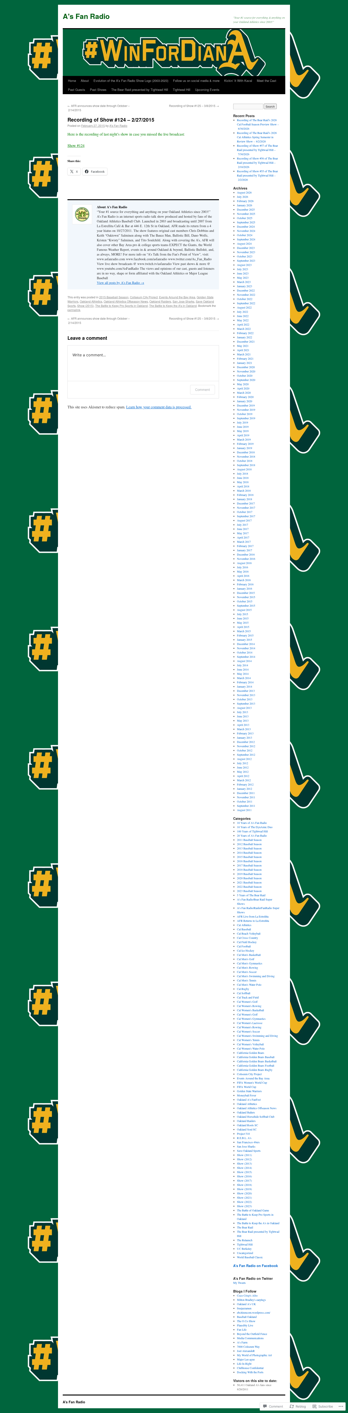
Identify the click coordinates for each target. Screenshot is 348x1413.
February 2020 (245, 397)
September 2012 (246, 754)
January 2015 (244, 639)
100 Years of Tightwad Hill (252, 831)
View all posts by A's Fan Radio (120, 282)
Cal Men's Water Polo (249, 984)
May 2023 (243, 277)
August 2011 (244, 810)
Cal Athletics (244, 925)
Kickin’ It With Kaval (238, 80)
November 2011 (246, 797)
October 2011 (244, 801)
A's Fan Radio (86, 16)
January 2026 (244, 205)
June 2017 (243, 529)
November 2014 (246, 648)
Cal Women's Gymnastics (251, 1018)
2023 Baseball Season (249, 891)
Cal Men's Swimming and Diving (256, 976)
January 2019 (244, 448)
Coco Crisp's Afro (247, 1295)
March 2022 (244, 329)
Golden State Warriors (249, 1091)
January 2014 (244, 686)
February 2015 (245, 635)
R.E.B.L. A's (244, 1138)
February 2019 (245, 444)
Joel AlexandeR (246, 1351)
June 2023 (243, 273)
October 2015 (244, 601)
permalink (73, 310)
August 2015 (244, 610)
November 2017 (246, 507)
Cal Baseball (244, 929)
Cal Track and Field (248, 997)
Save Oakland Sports (249, 1150)
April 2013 (243, 725)
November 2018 (246, 456)
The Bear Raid (245, 1227)
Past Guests (76, 89)
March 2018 (244, 490)
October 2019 (244, 414)
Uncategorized (245, 1253)
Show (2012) (244, 1159)
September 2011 (246, 806)
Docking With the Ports (250, 1372)
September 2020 (246, 380)
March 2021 (244, 354)
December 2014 (246, 644)
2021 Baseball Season (249, 882)
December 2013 (246, 691)
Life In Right (244, 1363)
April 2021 (243, 350)
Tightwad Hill (181, 89)
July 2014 (242, 665)
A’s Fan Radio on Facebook (255, 1265)
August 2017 (244, 520)
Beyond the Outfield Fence (252, 1334)
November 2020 (246, 371)
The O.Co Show (246, 1321)
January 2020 (244, 401)
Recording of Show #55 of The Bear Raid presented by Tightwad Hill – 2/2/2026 (257, 175)
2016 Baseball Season (249, 861)
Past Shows (98, 89)
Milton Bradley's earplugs (251, 1300)
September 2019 (246, 418)
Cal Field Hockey (247, 942)
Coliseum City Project (144, 297)
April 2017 (243, 537)
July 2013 (242, 712)
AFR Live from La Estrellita (252, 916)
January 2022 (244, 337)
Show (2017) (244, 1180)
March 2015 (244, 631)
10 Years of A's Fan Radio (252, 823)
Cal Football (244, 946)
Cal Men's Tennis (246, 980)
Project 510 (243, 1133)
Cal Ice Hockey (245, 950)
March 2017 (244, 541)
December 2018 (246, 452)
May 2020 (243, 384)
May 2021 (243, 346)
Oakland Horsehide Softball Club (255, 1116)
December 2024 (246, 226)
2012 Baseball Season (249, 844)
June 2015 (243, 618)
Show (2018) (244, 1185)
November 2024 (246, 231)
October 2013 (244, 699)
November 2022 (246, 294)
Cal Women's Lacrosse (249, 1023)
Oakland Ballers (246, 1112)
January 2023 (244, 286)
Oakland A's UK (246, 1304)
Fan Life (241, 1329)
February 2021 (245, 358)
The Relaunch (244, 1240)
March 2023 (244, 282)
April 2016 (243, 576)
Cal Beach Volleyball (248, 933)
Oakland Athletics (91, 301)
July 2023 (242, 269)
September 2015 (246, 605)
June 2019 (243, 426)
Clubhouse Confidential (250, 1368)
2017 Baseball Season (249, 865)
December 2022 (246, 290)
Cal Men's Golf (245, 959)
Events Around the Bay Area (177, 297)
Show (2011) (244, 1155)
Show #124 (76, 145)
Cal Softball (243, 993)
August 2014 (244, 661)
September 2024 (246, 239)
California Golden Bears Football (255, 1065)
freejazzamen (244, 1308)
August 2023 (244, 265)
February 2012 (245, 784)
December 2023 (246, 248)
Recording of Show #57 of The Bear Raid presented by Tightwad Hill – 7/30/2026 (257, 150)
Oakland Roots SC (247, 1125)
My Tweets (239, 1283)
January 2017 (244, 550)
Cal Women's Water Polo (251, 1048)
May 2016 (243, 571)
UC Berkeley (244, 1248)
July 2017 (242, 524)
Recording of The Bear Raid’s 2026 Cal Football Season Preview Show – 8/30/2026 (258, 124)
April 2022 (243, 324)
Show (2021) (244, 1197)
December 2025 (246, 209)
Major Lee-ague (246, 1359)
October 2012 (244, 750)
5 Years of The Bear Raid (251, 895)
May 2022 (243, 320)
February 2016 (245, 584)
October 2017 (244, 512)
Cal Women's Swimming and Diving (257, 1036)
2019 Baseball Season (249, 874)
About (85, 80)
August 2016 (244, 563)
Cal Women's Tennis (248, 1040)
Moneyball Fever (246, 1095)
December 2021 (246, 341)
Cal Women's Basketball (250, 1010)
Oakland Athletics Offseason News (126, 301)
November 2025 (246, 214)
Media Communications (250, 1338)
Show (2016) (244, 1176)
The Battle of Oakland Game (253, 1210)
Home (72, 80)
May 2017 (243, 533)
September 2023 (246, 260)
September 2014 (246, 656)
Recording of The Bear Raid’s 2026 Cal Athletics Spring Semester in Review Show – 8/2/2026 (257, 137)
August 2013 (244, 708)
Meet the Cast (266, 80)
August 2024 (244, 243)
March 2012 (244, 780)
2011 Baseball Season (249, 840)
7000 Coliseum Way (248, 1346)
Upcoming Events (207, 89)
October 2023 (244, 256)
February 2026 (245, 201)
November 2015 (246, 597)
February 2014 (245, 682)
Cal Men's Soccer (247, 972)
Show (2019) (244, 1189)
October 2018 (244, 461)
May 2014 (243, 674)
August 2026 (244, 192)
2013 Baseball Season (249, 848)
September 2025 (246, 222)
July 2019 (242, 422)
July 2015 (242, 614)
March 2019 (244, 439)
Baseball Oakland (247, 1317)
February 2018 (245, 495)
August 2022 (244, 307)
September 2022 (246, 303)
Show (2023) (244, 1206)
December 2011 (246, 793)
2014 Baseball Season (249, 852)
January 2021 (244, 363)
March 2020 (244, 392)
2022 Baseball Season (249, 886)
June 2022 (243, 316)
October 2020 (244, 375)
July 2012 (242, 763)
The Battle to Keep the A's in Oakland (173, 306)
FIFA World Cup (246, 1087)
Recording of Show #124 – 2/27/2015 (110, 119)
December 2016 (246, 554)
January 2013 (244, 737)
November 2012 (246, 746)
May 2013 (243, 720)
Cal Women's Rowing (249, 1006)
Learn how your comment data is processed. (159, 406)
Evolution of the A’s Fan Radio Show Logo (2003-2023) (131, 80)
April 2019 (243, 435)
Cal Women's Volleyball (250, 1044)
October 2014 (244, 652)
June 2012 (243, 767)
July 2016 (242, 567)
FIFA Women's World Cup (252, 1082)
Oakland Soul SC (247, 1129)
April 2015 (243, 627)
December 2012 (246, 742)
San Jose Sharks (183, 301)
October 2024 (244, 235)
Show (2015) (85, 306)
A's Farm (242, 1342)
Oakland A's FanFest (249, 1099)
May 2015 (243, 622)
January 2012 (244, 788)
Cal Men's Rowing (247, 967)
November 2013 (246, 695)
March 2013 (244, 729)
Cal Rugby (243, 989)
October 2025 (244, 218)
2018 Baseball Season (249, 869)
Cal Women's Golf (247, 1001)
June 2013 (243, 716)
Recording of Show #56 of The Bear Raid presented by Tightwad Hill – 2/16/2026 (257, 162)
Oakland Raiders (160, 301)
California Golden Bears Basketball (257, 1061)
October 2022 (244, 299)
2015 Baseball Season (114, 297)
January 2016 (244, 588)
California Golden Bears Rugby (254, 1070)
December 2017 (246, 503)
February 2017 (245, 546)
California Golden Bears (250, 1053)
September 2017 (246, 516)
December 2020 (246, 367)
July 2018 (242, 473)
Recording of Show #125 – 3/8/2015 (194, 106)
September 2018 (246, 465)
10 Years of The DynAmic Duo (254, 827)
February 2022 (245, 333)
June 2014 (243, 669)
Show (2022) (244, 1202)
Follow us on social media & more (196, 80)
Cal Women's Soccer (248, 1031)
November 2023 (246, 252)
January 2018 (244, 499)
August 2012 (244, 759)
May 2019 (243, 431)
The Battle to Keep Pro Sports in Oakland (121, 306)
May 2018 (243, 482)
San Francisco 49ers (248, 1142)
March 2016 (244, 580)
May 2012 (243, 771)
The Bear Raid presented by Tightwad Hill (139, 89)
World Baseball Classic (250, 1257)
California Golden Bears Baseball (255, 1057)
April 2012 (243, 776)
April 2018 (243, 486)
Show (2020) (244, 1193)
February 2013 (245, 733)
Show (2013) (244, 1163)
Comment (202, 390)
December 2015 (246, 593)
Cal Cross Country (247, 938)
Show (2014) (244, 1168)
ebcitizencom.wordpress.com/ (253, 1312)
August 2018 (244, 469)
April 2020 (243, 388)
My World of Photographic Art (254, 1355)
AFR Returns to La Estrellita (253, 921)
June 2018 (243, 478)
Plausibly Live (245, 1325)
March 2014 (244, 678)
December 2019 (246, 405)
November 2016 (246, 559)
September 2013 (246, 703)
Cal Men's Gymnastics (249, 963)
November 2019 (246, 409)
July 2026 (242, 197)
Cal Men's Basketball (249, 955)
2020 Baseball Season (249, 878)
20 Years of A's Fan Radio (252, 835)
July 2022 (242, 312)
